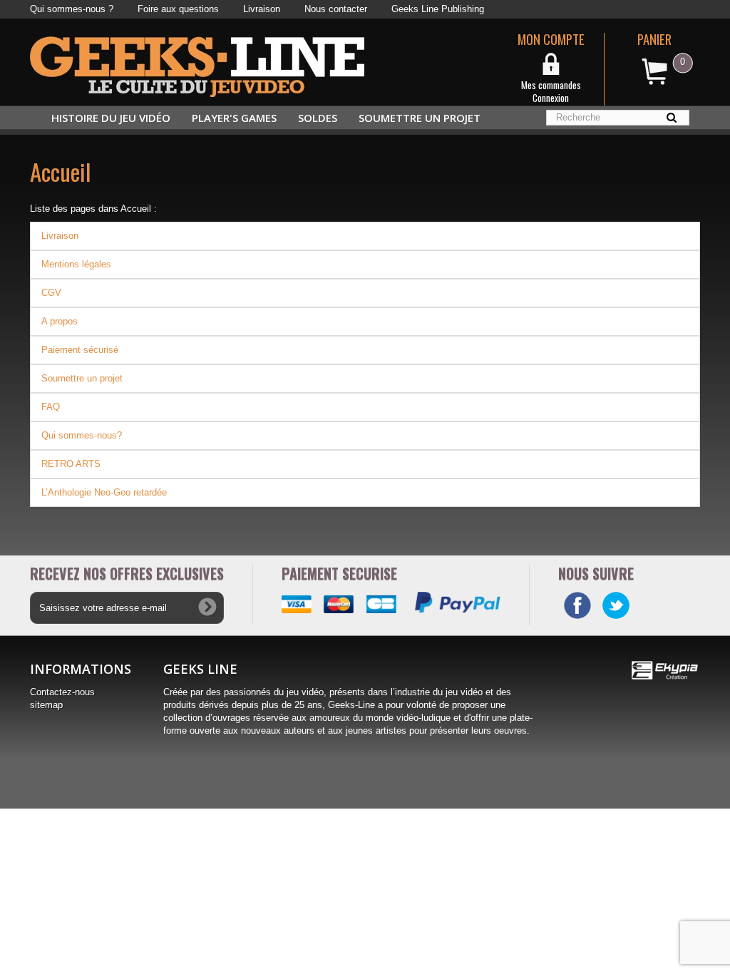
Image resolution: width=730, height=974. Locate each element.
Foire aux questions (178, 9)
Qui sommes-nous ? (71, 9)
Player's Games (234, 118)
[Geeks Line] (197, 66)
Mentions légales (76, 264)
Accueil (60, 171)
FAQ (50, 406)
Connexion (551, 98)
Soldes (317, 118)
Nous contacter (335, 9)
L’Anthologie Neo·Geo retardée (104, 492)
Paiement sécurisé (79, 349)
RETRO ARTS (71, 463)
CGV (51, 292)
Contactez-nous (62, 692)
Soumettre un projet (419, 118)
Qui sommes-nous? (81, 435)
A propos (59, 321)
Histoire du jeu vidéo (110, 118)
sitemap (46, 704)
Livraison (261, 9)
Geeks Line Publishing (437, 9)
